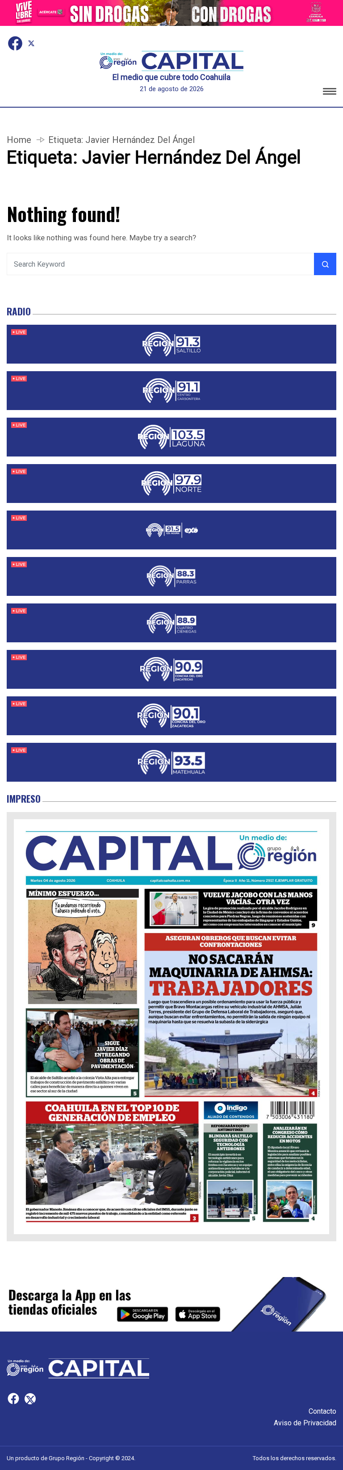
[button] (329, 93)
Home (19, 139)
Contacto (322, 1411)
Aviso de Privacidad (305, 1423)
